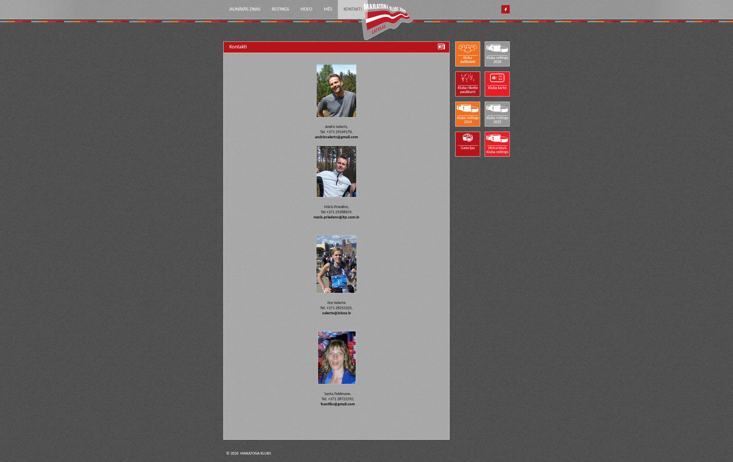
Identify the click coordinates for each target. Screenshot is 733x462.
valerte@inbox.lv (336, 313)
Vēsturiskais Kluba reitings (497, 150)
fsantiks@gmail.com (338, 404)
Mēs (328, 9)
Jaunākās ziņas (244, 9)
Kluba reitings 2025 (497, 120)
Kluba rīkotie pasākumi (468, 90)
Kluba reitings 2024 (468, 120)
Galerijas (468, 148)
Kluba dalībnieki (467, 60)
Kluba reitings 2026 (497, 60)
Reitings (280, 9)
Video (306, 9)
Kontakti (353, 9)
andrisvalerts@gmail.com (336, 137)
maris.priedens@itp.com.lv (336, 217)
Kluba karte (497, 88)
